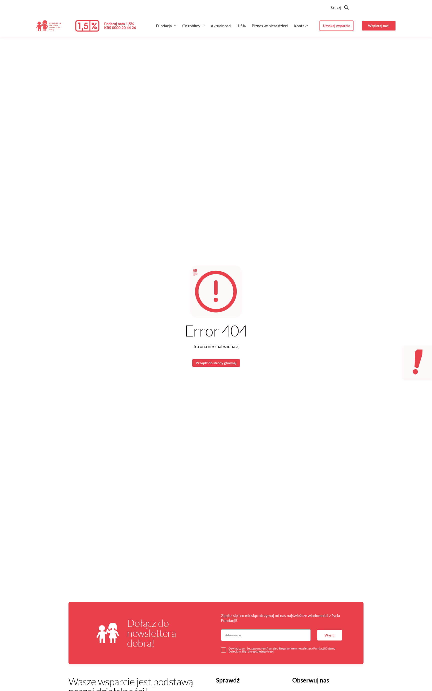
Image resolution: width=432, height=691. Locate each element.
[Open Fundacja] (175, 25)
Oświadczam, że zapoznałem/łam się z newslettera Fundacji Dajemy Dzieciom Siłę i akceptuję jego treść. (281, 650)
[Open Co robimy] (204, 25)
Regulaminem (288, 648)
